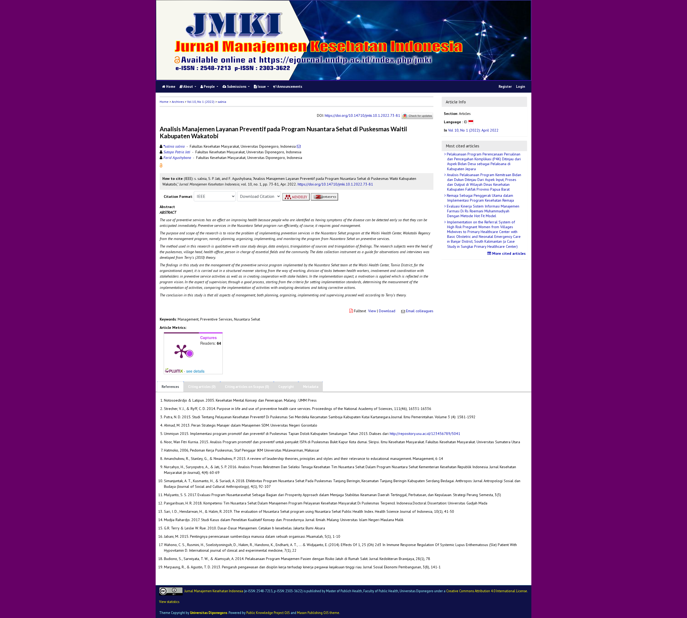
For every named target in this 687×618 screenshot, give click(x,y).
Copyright (286, 386)
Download (387, 310)
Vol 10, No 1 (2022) (200, 102)
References (170, 386)
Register (505, 86)
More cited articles (508, 253)
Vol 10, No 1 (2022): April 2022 (473, 130)
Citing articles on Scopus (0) (247, 386)
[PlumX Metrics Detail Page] (181, 351)
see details (195, 371)
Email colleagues (419, 310)
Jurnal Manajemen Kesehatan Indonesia (213, 590)
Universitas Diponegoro (208, 612)
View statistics (169, 601)
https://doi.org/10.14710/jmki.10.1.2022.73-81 (362, 115)
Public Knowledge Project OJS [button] (268, 612)
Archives (178, 102)
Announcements (289, 86)
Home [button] (164, 102)
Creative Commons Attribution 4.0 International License (486, 590)
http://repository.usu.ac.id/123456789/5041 (425, 433)
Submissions (236, 86)
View (372, 310)
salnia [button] (222, 102)
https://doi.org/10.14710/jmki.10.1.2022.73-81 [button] (335, 184)
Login (520, 86)
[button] (161, 165)
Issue (261, 86)
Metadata (310, 386)
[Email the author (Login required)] (299, 146)
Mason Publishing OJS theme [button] (318, 612)
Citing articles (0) (202, 386)
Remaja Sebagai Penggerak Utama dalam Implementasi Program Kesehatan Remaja (480, 198)
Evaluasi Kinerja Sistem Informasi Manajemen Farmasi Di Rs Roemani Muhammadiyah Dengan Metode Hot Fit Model (482, 211)
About (188, 86)
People (209, 86)
